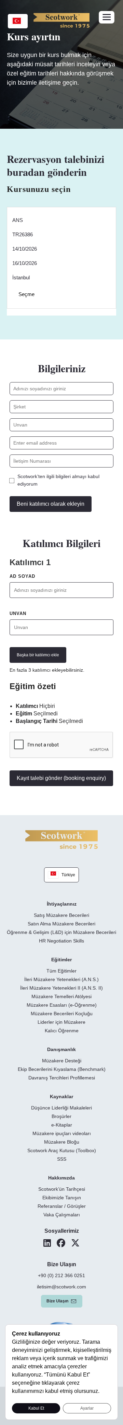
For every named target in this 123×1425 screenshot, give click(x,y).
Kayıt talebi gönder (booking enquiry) (61, 778)
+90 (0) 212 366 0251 (61, 1275)
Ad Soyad (22, 576)
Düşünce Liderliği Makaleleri (61, 1107)
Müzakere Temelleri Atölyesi (61, 996)
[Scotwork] (61, 839)
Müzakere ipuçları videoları (61, 1133)
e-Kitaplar (61, 1125)
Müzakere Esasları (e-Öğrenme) (62, 1005)
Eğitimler (61, 959)
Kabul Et (36, 1408)
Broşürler (61, 1116)
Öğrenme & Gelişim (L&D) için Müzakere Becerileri (61, 932)
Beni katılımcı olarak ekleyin (50, 504)
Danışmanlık (61, 1049)
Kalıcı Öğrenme (62, 1030)
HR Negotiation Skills (61, 941)
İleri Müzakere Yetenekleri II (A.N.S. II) (61, 988)
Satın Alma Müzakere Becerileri (61, 923)
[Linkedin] (47, 1243)
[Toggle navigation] (106, 17)
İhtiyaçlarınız (62, 904)
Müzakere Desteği (61, 1060)
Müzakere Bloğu (61, 1142)
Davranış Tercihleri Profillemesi (61, 1077)
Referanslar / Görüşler (62, 1206)
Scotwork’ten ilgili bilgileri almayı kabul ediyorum (58, 480)
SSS (61, 1159)
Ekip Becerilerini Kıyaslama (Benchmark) (62, 1069)
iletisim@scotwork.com (61, 1286)
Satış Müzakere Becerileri (61, 915)
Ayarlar (87, 1408)
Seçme (26, 294)
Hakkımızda (61, 1177)
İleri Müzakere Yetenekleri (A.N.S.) (61, 979)
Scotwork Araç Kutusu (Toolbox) (61, 1150)
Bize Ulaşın (57, 1301)
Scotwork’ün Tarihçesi (61, 1189)
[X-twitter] (75, 1243)
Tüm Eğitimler (61, 971)
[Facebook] (61, 1243)
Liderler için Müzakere (61, 1022)
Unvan (18, 613)
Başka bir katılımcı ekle (38, 655)
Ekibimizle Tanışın (61, 1197)
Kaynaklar (61, 1096)
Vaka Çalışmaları (61, 1214)
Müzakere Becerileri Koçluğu (62, 1013)
